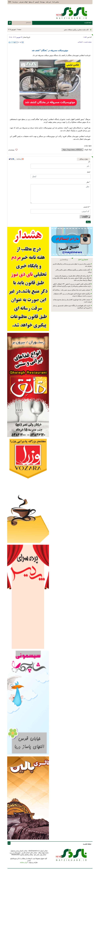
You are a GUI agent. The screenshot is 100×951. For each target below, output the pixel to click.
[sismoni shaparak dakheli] (28, 702)
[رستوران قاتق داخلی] (28, 385)
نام (89, 162)
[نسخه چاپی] (10, 42)
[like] (14, 149)
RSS (9, 2)
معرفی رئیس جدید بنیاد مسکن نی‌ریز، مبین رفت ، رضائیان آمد (71, 290)
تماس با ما (55, 2)
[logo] (72, 13)
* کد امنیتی (86, 207)
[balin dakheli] (28, 798)
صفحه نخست (87, 42)
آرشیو (37, 2)
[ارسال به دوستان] (12, 42)
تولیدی (86, 145)
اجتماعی (80, 42)
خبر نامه (48, 2)
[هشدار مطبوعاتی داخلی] (28, 279)
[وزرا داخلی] (28, 491)
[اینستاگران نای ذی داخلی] (72, 241)
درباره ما (15, 2)
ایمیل (88, 172)
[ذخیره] (14, 42)
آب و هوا (31, 2)
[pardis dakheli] (28, 597)
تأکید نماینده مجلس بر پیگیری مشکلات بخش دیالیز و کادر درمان (71, 29)
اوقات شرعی (23, 2)
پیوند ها (42, 2)
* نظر (88, 182)
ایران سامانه (23, 862)
